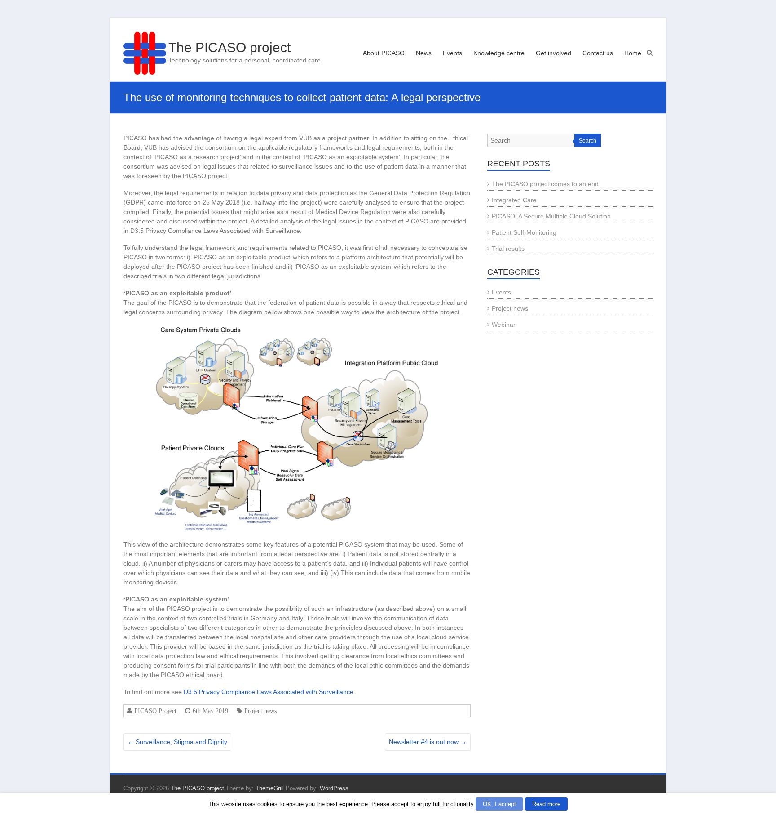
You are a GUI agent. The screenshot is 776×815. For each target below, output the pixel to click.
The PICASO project (229, 47)
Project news (260, 711)
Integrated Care (514, 200)
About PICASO (384, 53)
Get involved (553, 53)
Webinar (504, 324)
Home (632, 53)
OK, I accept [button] (499, 804)
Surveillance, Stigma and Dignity (177, 741)
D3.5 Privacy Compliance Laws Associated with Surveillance (268, 691)
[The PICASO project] (144, 53)
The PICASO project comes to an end (545, 183)
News (424, 53)
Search (587, 141)
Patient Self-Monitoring (524, 232)
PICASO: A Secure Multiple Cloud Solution (551, 216)
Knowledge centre (499, 53)
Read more (546, 804)
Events (452, 53)
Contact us (597, 53)
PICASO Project (155, 711)
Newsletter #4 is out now (428, 741)
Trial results (508, 248)
